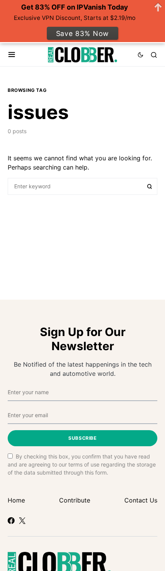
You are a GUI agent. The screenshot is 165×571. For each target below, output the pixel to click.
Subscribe (82, 438)
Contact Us (140, 500)
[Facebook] (11, 520)
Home (16, 500)
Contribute (74, 500)
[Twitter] (22, 520)
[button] (12, 54)
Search (149, 186)
